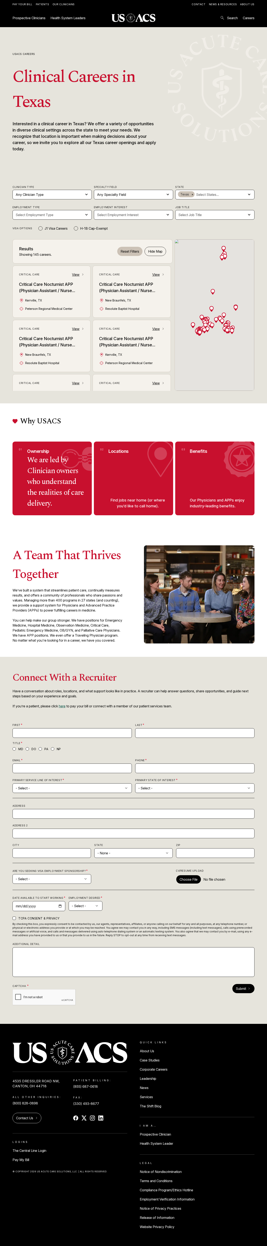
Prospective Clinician (155, 1134)
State (179, 187)
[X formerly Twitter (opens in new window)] (84, 1118)
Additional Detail (26, 944)
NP (59, 749)
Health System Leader (156, 1143)
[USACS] (133, 18)
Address (19, 805)
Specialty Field (105, 187)
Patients (42, 4)
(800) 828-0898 (25, 1103)
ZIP (178, 845)
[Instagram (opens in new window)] (92, 1118)
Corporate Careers (154, 1069)
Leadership (148, 1078)
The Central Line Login (29, 1150)
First (16, 725)
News (144, 1088)
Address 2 (20, 825)
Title (16, 743)
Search (229, 17)
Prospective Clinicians (29, 18)
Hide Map (155, 251)
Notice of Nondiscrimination (161, 1172)
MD (20, 749)
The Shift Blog (150, 1106)
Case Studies (150, 1060)
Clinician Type (23, 187)
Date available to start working (38, 897)
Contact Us (24, 1118)
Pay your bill (23, 4)
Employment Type (26, 207)
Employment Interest (110, 207)
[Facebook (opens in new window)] (75, 1118)
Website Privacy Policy (157, 1227)
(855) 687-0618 (85, 1086)
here (62, 706)
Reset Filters (130, 251)
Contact (198, 4)
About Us (247, 4)
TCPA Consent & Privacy (38, 918)
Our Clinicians (64, 4)
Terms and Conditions (156, 1181)
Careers (248, 18)
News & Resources (223, 4)
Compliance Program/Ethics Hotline (166, 1190)
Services (146, 1097)
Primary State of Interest (155, 780)
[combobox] (220, 194)
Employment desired (84, 897)
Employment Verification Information (167, 1199)
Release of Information (157, 1218)
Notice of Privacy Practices (160, 1208)
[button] (224, 315)
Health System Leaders (68, 18)
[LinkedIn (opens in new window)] (100, 1118)
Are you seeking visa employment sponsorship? (49, 870)
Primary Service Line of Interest (37, 780)
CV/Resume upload (190, 870)
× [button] (192, 194)
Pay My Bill (21, 1160)
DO (33, 749)
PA (46, 749)
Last (138, 725)
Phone (140, 760)
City (16, 845)
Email (17, 760)
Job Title (182, 207)
